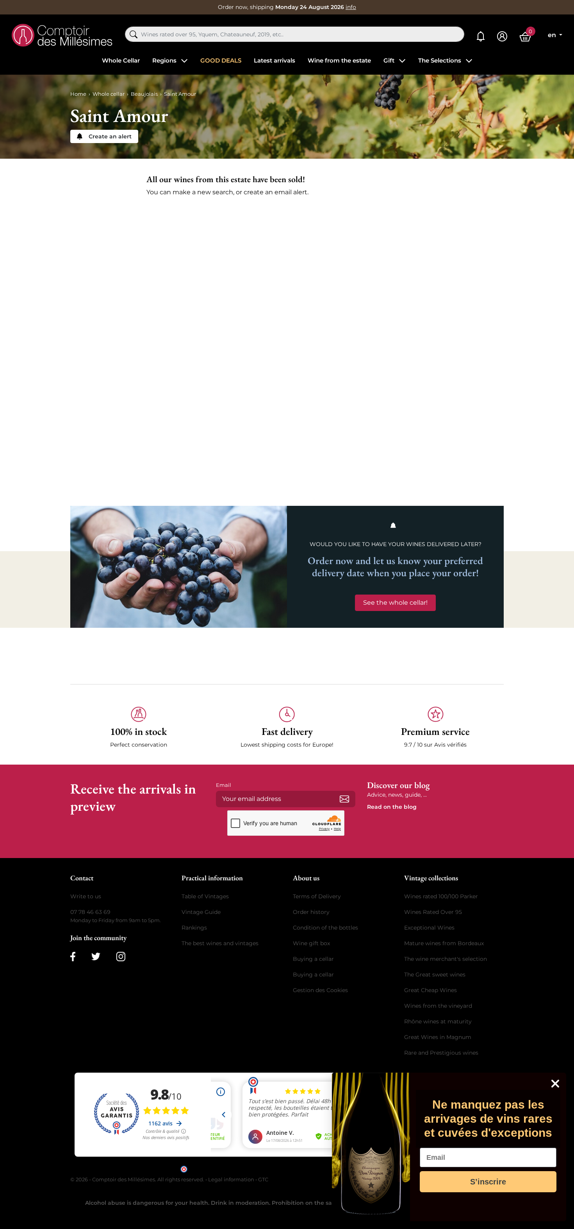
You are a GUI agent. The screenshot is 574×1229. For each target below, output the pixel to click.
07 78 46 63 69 (90, 911)
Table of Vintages (205, 896)
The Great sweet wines (434, 974)
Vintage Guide (201, 911)
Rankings (194, 927)
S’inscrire (488, 1181)
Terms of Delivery (317, 896)
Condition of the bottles (325, 927)
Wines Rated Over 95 (433, 911)
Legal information (231, 1179)
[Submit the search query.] (133, 34)
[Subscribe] (344, 799)
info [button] (351, 7)
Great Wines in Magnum (437, 1037)
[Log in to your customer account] (502, 36)
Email (223, 785)
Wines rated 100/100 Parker (441, 896)
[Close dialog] (555, 1083)
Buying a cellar (313, 958)
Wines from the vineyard (438, 1005)
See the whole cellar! (395, 602)
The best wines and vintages (220, 943)
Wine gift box (311, 943)
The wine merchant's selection (445, 958)
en (553, 35)
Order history (311, 911)
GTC (263, 1179)
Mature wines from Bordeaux (444, 943)
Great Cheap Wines (430, 990)
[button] (138, 727)
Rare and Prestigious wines (441, 1052)
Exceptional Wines (429, 927)
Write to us (85, 896)
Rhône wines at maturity (438, 1021)
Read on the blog (392, 806)
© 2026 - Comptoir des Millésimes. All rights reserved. (137, 1179)
